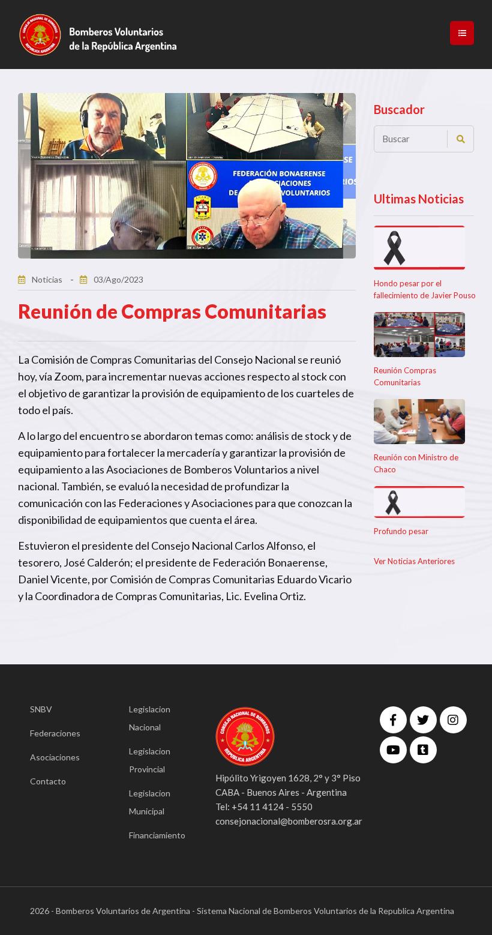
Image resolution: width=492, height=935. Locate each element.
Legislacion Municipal (149, 802)
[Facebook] (393, 719)
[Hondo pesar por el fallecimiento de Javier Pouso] (420, 248)
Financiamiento (154, 835)
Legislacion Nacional (149, 718)
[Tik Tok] (423, 749)
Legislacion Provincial (149, 760)
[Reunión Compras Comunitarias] (420, 334)
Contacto (48, 781)
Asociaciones (55, 757)
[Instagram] (453, 719)
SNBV (41, 709)
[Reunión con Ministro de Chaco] (420, 421)
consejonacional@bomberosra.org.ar (288, 821)
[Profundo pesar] (420, 502)
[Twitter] (423, 719)
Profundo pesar (401, 531)
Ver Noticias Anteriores (414, 561)
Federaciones (55, 733)
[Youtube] (393, 749)
